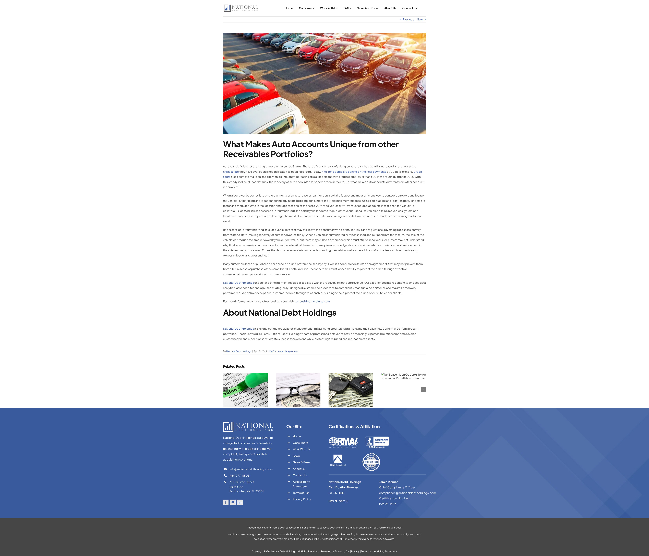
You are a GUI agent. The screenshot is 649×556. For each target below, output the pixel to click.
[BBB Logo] (377, 436)
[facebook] (226, 502)
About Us (299, 469)
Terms (364, 551)
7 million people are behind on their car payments (353, 171)
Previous (408, 19)
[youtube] (233, 502)
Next (420, 19)
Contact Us (300, 475)
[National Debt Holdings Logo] (241, 6)
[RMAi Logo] (343, 436)
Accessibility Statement (384, 551)
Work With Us (301, 449)
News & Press (302, 462)
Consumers (300, 442)
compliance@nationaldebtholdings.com (407, 493)
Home (297, 436)
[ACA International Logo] (337, 455)
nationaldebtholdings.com (312, 301)
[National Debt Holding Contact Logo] (248, 423)
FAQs (296, 456)
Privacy (355, 551)
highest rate (231, 171)
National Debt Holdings (238, 282)
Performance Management (283, 351)
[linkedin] (240, 502)
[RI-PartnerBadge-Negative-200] (371, 454)
